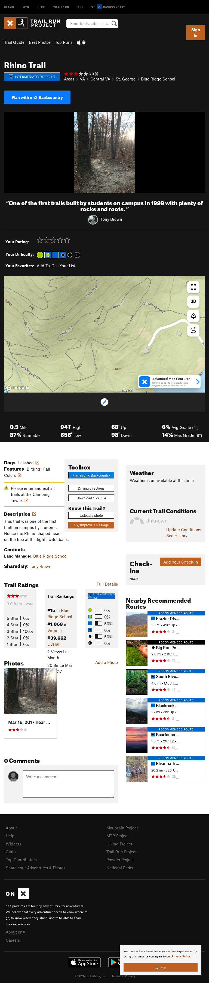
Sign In (195, 32)
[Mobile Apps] (81, 42)
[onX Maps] (17, 897)
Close (160, 967)
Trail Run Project (121, 851)
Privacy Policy (181, 956)
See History (176, 535)
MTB (26, 6)
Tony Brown (111, 219)
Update (183, 529)
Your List (67, 265)
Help (10, 835)
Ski (80, 6)
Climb (9, 6)
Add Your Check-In (180, 561)
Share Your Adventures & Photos (35, 867)
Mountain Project (122, 827)
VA (82, 78)
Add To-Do (47, 265)
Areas (69, 78)
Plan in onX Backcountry (91, 475)
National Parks (119, 867)
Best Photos (40, 42)
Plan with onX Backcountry (37, 97)
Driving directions (91, 488)
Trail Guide (14, 42)
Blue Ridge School (158, 78)
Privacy (130, 976)
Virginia (54, 630)
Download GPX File (91, 498)
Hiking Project (119, 843)
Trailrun (61, 6)
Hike (41, 6)
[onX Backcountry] (108, 7)
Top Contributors (21, 859)
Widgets (13, 843)
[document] (161, 960)
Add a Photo (106, 662)
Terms (116, 976)
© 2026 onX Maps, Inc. (90, 976)
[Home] (34, 23)
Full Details (107, 583)
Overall (53, 644)
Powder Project (120, 859)
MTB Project (117, 835)
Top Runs (63, 42)
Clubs (11, 851)
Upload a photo (91, 515)
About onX (15, 931)
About (11, 827)
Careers (13, 940)
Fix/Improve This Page (91, 525)
